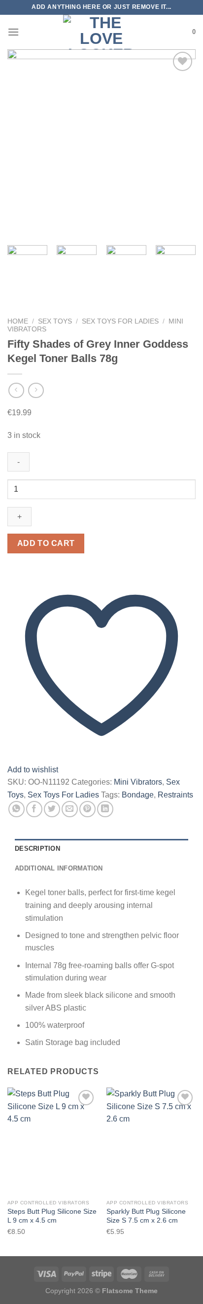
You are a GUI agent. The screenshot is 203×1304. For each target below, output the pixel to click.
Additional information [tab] (59, 868)
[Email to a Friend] (70, 809)
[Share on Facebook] (34, 809)
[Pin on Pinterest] (87, 809)
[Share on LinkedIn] (105, 809)
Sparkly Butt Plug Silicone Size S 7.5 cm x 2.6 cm (146, 1216)
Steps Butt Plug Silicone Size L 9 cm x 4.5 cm (52, 1216)
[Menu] (13, 32)
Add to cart (46, 543)
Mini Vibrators (138, 782)
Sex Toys (55, 321)
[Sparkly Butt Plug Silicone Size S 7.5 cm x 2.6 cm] (151, 1141)
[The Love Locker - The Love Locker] (101, 32)
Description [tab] (37, 848)
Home (17, 321)
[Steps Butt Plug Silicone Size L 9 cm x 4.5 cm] (52, 1141)
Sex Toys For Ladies (120, 321)
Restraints (175, 795)
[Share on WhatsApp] (16, 809)
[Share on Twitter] (52, 809)
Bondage (138, 795)
